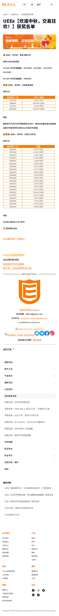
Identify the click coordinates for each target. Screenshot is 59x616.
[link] (39, 4)
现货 (33, 541)
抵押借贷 (35, 556)
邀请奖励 (35, 574)
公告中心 (14, 14)
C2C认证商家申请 (8, 571)
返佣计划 (35, 571)
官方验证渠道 (7, 600)
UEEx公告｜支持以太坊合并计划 (19, 507)
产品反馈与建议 (7, 593)
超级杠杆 (35, 549)
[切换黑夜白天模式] (32, 4)
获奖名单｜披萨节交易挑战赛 (18, 435)
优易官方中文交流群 (13, 264)
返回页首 (7, 349)
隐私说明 (5, 552)
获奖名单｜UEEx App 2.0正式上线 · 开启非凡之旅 (27, 408)
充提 (33, 538)
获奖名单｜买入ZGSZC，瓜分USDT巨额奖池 (25, 422)
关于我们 (5, 538)
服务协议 (5, 549)
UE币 (33, 578)
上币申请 (5, 574)
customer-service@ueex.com (34, 318)
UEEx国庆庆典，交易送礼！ (14, 238)
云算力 (34, 559)
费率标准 (5, 597)
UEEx (5, 14)
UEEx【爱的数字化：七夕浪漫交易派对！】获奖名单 (28, 488)
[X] (43, 590)
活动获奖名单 (27, 14)
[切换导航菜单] (52, 4)
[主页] (8, 4)
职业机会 (5, 541)
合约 (33, 545)
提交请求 (37, 339)
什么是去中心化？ (13, 514)
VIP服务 (5, 578)
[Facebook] (33, 590)
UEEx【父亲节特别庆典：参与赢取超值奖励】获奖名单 (29, 494)
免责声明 (5, 556)
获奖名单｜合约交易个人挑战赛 (19, 428)
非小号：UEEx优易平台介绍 (17, 268)
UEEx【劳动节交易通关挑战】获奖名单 (22, 501)
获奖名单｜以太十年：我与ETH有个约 (22, 415)
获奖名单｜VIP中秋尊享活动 (17, 402)
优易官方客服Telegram (29, 309)
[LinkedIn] (33, 595)
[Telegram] (38, 595)
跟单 (33, 552)
